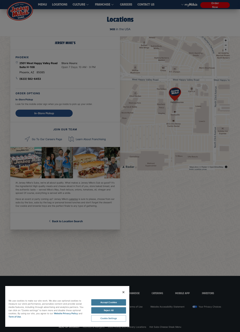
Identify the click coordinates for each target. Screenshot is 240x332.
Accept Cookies (108, 302)
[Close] (123, 292)
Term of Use (14, 316)
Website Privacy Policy (66, 313)
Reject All (108, 310)
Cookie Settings (108, 318)
